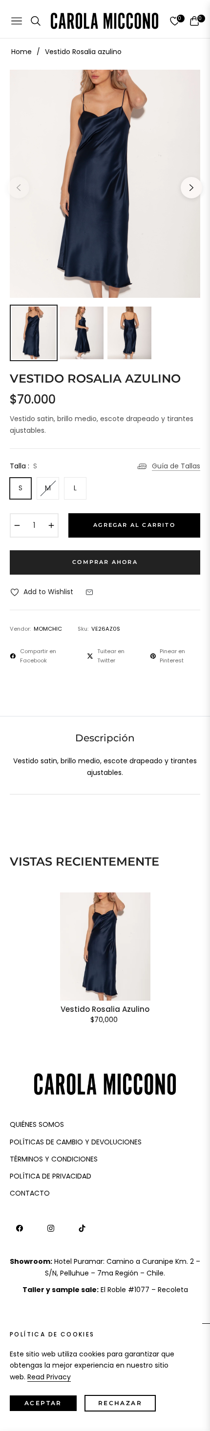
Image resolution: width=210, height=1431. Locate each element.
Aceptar (43, 1403)
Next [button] (191, 187)
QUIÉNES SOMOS (37, 1124)
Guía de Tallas (176, 466)
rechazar (120, 1403)
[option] (105, 184)
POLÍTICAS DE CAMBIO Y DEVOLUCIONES (76, 1142)
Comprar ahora (105, 562)
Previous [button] (18, 187)
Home (21, 52)
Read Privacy (49, 1377)
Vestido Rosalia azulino (105, 1009)
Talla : (23, 466)
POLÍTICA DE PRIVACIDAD (50, 1176)
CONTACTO (30, 1193)
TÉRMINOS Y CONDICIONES (54, 1159)
